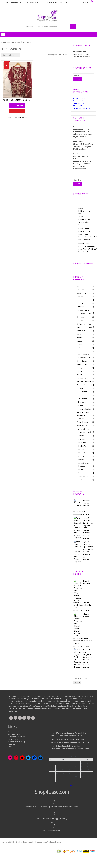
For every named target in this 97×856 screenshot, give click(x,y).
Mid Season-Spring (84, 381)
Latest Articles (82, 364)
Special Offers (78, 103)
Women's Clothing (83, 429)
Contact (11, 746)
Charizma (80, 317)
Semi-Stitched (82, 399)
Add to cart (18, 106)
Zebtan (79, 479)
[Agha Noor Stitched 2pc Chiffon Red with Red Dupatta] (17, 80)
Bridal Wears (81, 313)
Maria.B (79, 374)
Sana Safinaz (82, 392)
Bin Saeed (80, 307)
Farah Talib (81, 331)
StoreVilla (64, 842)
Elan (78, 327)
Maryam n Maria (83, 378)
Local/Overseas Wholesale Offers (80, 99)
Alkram (81, 436)
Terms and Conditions (81, 108)
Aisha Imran (81, 293)
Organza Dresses (83, 385)
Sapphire (80, 395)
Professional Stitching (16, 741)
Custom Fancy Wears (85, 324)
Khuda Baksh (82, 361)
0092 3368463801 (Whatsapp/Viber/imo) (52, 819)
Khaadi (79, 351)
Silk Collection (82, 402)
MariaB (81, 459)
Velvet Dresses (82, 422)
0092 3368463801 (31, 2)
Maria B (79, 371)
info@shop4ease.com (14, 2)
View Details (18, 111)
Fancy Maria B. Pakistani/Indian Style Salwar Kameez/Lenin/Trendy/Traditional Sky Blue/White (86, 234)
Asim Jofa (80, 300)
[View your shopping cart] (90, 2)
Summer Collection (84, 409)
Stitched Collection (84, 405)
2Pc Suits (80, 286)
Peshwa (81, 469)
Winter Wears (82, 425)
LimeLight (80, 368)
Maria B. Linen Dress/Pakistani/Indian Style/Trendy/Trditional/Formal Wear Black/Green (86, 247)
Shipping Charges (80, 106)
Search (77, 682)
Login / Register (82, 2)
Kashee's (80, 344)
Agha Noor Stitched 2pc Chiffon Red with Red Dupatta (17, 100)
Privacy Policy (13, 739)
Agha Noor (81, 289)
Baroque (80, 303)
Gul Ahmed (81, 334)
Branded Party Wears (85, 310)
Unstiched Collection (84, 412)
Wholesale (12, 744)
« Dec (70, 785)
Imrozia (79, 341)
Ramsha (80, 388)
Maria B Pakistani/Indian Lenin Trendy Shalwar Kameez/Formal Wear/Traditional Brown (84, 216)
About (10, 732)
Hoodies (80, 337)
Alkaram (80, 296)
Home (3, 42)
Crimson (80, 320)
